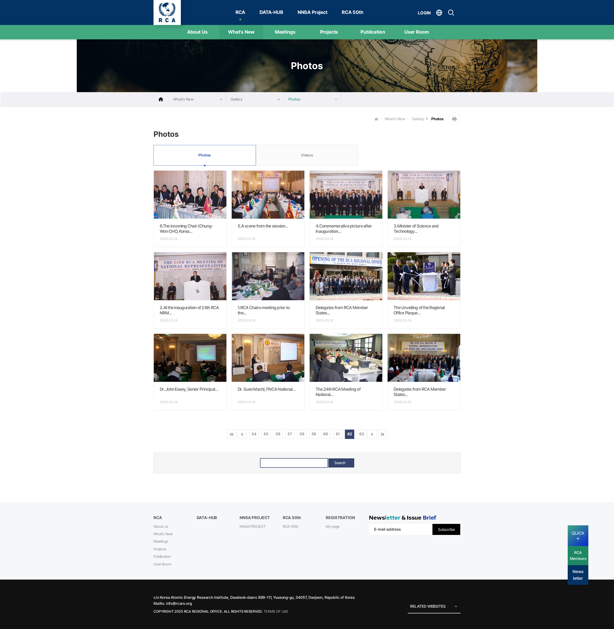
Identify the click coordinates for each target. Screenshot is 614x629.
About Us (197, 32)
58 (302, 434)
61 (338, 434)
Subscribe (446, 529)
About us (161, 526)
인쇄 (454, 119)
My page (333, 526)
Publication (372, 32)
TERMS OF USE (276, 611)
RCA (240, 12)
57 (290, 434)
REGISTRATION (340, 517)
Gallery (418, 119)
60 (325, 434)
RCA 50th (352, 12)
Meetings (285, 32)
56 (278, 434)
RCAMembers (578, 555)
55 (266, 434)
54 (254, 434)
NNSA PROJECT (253, 526)
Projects (329, 32)
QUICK (578, 533)
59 (314, 434)
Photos (437, 119)
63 (361, 434)
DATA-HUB (271, 12)
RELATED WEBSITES (427, 606)
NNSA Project (312, 12)
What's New (241, 32)
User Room (416, 32)
